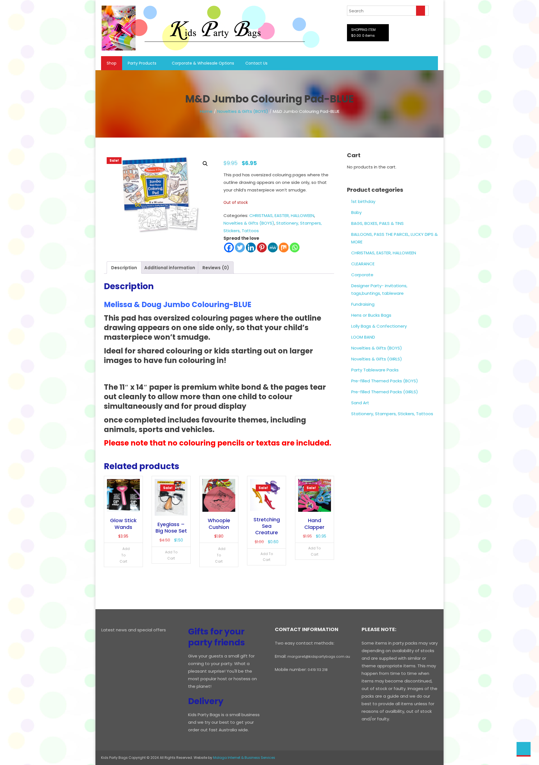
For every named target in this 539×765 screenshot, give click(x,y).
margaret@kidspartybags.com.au (318, 656)
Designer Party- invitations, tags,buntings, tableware (379, 289)
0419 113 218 (318, 669)
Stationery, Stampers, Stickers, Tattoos (392, 414)
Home (206, 111)
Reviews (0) (215, 268)
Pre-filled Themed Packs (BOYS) (384, 381)
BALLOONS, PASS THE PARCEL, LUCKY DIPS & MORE (394, 238)
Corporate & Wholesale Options (203, 63)
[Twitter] (240, 247)
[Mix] (284, 247)
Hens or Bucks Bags (371, 315)
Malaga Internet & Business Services (244, 757)
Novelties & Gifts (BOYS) (242, 111)
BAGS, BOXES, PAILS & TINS (377, 223)
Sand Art (360, 403)
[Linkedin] (251, 247)
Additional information (169, 268)
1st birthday (363, 201)
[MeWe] (273, 247)
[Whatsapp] (295, 247)
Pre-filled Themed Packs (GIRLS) (384, 392)
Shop (112, 63)
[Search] (420, 11)
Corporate (362, 275)
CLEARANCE (362, 264)
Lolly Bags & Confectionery (379, 326)
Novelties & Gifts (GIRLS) (376, 359)
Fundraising (362, 304)
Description (124, 268)
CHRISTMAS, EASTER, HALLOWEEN (281, 215)
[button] (205, 164)
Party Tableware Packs (375, 370)
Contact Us (256, 63)
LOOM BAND (363, 337)
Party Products (142, 63)
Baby (356, 212)
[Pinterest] (262, 247)
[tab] (124, 267)
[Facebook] (229, 247)
